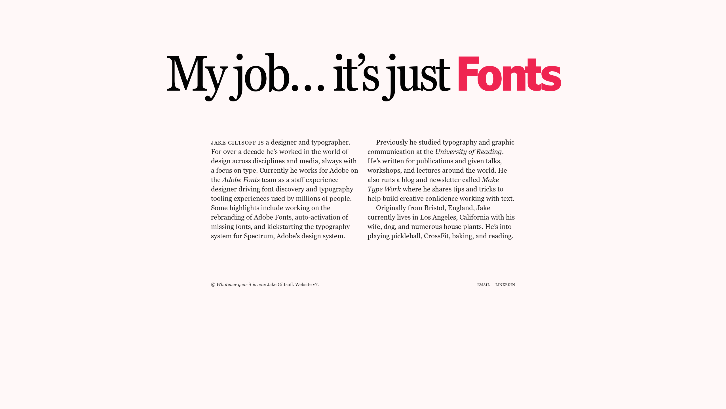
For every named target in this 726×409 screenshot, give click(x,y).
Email (483, 284)
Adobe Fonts (241, 179)
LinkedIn (505, 284)
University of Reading (468, 151)
